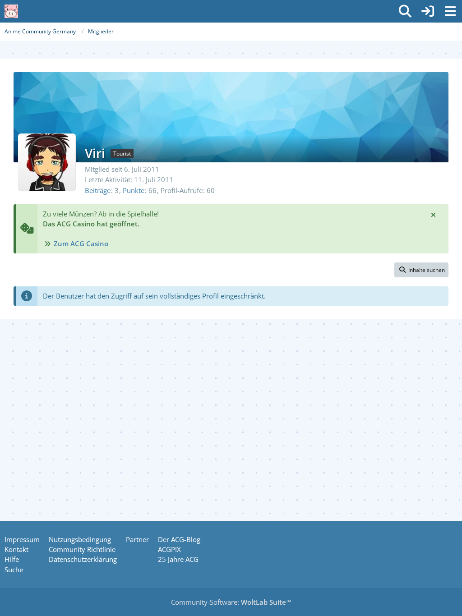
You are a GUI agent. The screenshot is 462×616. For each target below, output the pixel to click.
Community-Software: (231, 602)
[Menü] (450, 11)
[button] (421, 270)
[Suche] (405, 11)
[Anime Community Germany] (11, 11)
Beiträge (98, 190)
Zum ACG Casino (81, 243)
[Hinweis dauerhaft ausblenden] (434, 214)
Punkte (133, 190)
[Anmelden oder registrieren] (428, 11)
